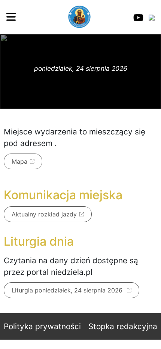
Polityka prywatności (42, 326)
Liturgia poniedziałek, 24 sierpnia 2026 (68, 290)
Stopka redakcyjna (122, 326)
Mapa (19, 161)
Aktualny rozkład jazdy (44, 214)
